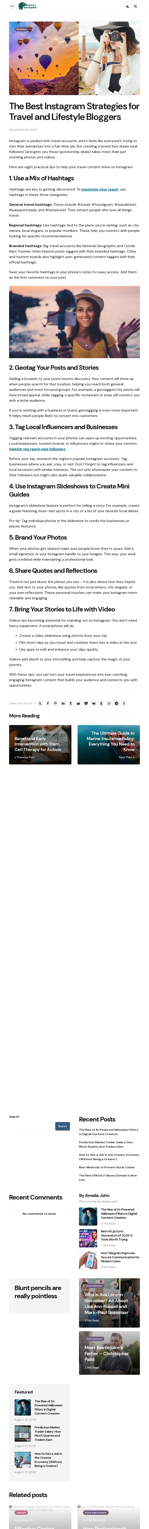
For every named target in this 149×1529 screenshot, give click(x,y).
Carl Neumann (96, 1520)
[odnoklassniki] (101, 703)
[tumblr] (71, 703)
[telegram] (116, 703)
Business (21, 29)
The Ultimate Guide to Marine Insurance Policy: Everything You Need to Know (110, 741)
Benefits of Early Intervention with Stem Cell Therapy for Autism (38, 744)
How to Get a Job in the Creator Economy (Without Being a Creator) (109, 1157)
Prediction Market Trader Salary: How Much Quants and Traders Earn (106, 1144)
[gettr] (124, 703)
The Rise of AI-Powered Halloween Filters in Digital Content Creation (108, 1132)
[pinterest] (55, 703)
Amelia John (26, 1520)
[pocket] (86, 703)
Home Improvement (95, 1512)
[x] (40, 703)
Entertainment (94, 1285)
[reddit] (78, 703)
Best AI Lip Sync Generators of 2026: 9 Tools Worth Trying (116, 1235)
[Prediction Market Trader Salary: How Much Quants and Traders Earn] (23, 1433)
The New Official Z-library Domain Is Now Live (108, 1178)
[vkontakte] (93, 703)
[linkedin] (63, 703)
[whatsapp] (109, 703)
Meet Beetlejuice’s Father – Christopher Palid (106, 1353)
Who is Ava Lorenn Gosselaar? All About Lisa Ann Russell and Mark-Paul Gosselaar (106, 1303)
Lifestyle (21, 1512)
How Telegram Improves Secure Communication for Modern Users (120, 1257)
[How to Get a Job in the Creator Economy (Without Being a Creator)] (23, 1460)
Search (14, 1116)
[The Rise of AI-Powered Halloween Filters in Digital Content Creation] (23, 1407)
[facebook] (48, 703)
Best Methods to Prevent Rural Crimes (107, 1167)
